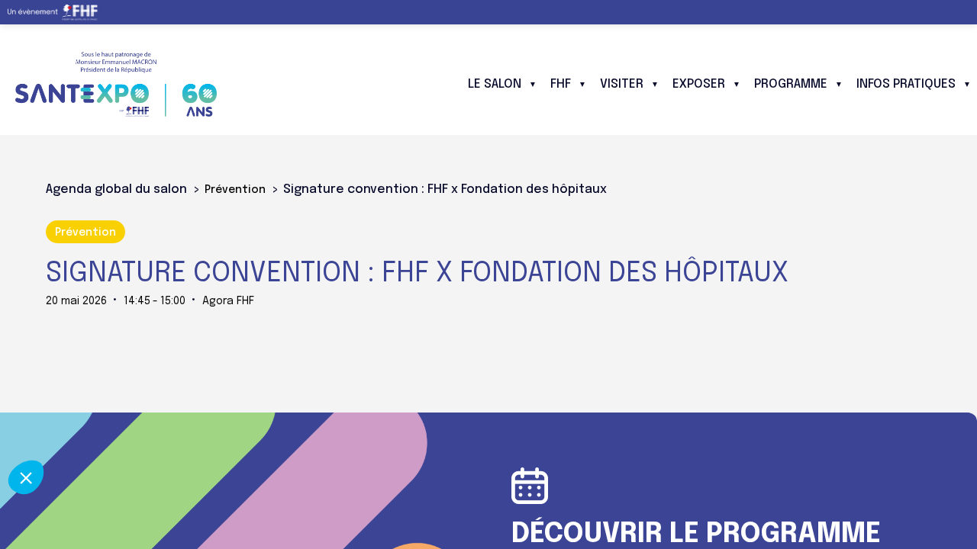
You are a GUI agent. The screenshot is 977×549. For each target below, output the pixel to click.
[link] (58, 12)
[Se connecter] (954, 12)
